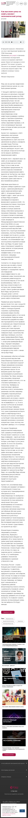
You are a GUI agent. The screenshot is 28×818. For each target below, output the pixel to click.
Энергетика (20, 621)
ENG (21, 3)
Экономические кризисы (8, 621)
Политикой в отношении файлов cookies (8, 814)
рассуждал (12, 55)
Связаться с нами (7, 612)
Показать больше (9, 754)
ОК (22, 810)
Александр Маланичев (8, 623)
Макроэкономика (9, 618)
